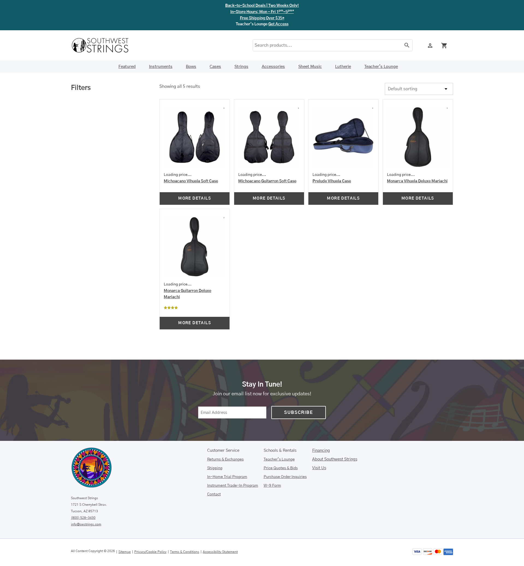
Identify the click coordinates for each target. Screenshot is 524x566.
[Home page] (103, 45)
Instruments (160, 67)
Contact (214, 494)
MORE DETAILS (194, 198)
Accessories (273, 67)
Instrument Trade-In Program (232, 485)
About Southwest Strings (334, 459)
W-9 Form (272, 485)
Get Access (278, 24)
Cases (215, 67)
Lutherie (343, 67)
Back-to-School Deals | (262, 6)
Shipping (214, 468)
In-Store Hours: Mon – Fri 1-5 (262, 12)
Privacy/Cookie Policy (150, 551)
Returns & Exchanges (225, 459)
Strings (241, 67)
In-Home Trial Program (227, 477)
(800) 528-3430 (83, 517)
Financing (321, 450)
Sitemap (124, 551)
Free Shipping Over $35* (262, 18)
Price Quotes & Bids (281, 468)
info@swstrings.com (86, 524)
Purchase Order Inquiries (285, 477)
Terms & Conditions (184, 551)
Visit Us (319, 468)
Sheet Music (310, 67)
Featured (127, 67)
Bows (191, 67)
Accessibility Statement (220, 551)
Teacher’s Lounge (381, 67)
